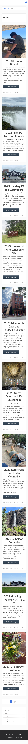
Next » (16, 701)
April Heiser (6, 92)
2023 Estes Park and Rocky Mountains (14, 473)
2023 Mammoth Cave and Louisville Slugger (14, 326)
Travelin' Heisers (9, 722)
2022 (6, 713)
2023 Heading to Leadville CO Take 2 (14, 600)
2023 (22, 92)
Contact (8, 734)
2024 (6, 719)
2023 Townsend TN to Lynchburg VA (14, 249)
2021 (6, 710)
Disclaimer (13, 734)
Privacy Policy (19, 734)
